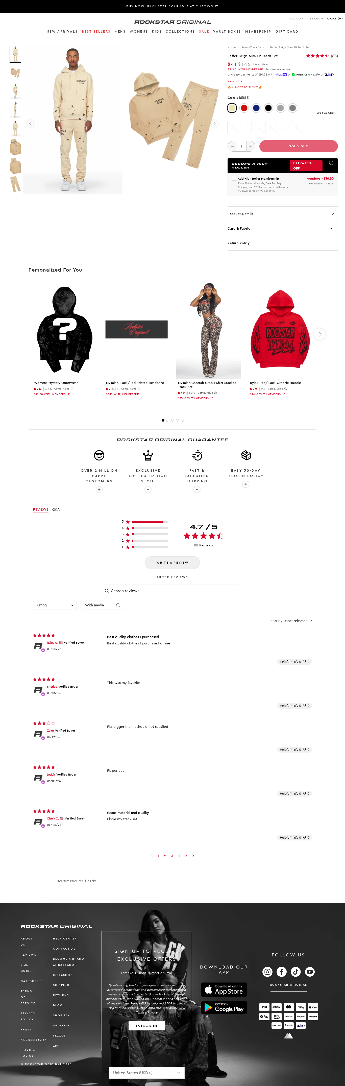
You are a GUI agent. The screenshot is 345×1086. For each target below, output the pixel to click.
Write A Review (172, 563)
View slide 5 (182, 420)
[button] (62, 32)
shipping (61, 985)
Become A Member (277, 69)
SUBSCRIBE (147, 1026)
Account (297, 18)
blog (58, 1005)
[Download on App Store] (224, 989)
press (26, 1029)
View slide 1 (163, 420)
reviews (28, 954)
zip (56, 1045)
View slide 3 (172, 420)
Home (232, 47)
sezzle (59, 1035)
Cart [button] (335, 18)
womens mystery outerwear (56, 382)
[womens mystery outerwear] (64, 330)
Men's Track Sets (253, 47)
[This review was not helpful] (304, 661)
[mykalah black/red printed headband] (136, 330)
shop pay (61, 1015)
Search (317, 18)
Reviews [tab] (40, 509)
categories (32, 981)
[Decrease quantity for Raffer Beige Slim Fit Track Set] (232, 146)
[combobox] (55, 605)
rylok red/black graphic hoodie (275, 382)
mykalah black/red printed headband (135, 382)
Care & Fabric (239, 228)
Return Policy (239, 243)
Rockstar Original (288, 984)
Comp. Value (260, 64)
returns (61, 995)
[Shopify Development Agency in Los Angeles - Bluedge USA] (288, 1036)
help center (65, 938)
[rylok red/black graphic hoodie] (280, 330)
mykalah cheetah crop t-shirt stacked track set (207, 385)
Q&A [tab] (56, 509)
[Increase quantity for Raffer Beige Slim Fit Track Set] (251, 146)
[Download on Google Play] (224, 1008)
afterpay (61, 1025)
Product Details (240, 213)
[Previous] (30, 123)
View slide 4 (177, 420)
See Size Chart (325, 112)
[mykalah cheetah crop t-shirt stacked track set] (208, 330)
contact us (64, 948)
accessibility (34, 1039)
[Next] (214, 123)
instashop (63, 975)
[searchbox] (176, 591)
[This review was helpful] (296, 661)
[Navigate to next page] (193, 855)
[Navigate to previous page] (152, 855)
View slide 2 (167, 420)
